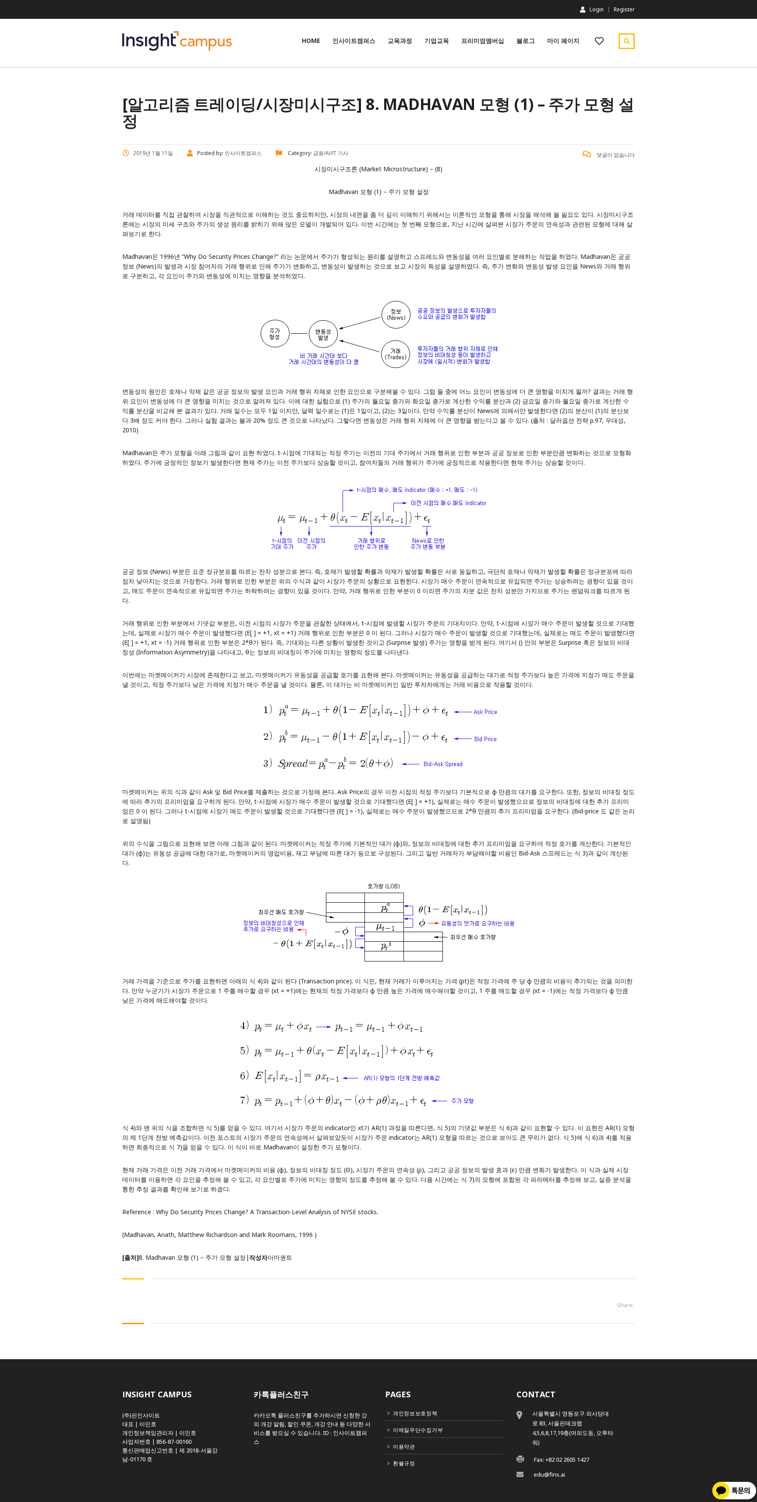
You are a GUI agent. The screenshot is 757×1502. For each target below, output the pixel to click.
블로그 (525, 40)
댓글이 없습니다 (615, 155)
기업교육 (436, 40)
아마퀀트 (280, 1257)
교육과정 (400, 40)
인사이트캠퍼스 (354, 40)
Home (311, 40)
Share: (625, 1305)
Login (597, 9)
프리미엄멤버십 (482, 40)
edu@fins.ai (549, 1474)
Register (624, 9)
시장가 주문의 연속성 (535, 224)
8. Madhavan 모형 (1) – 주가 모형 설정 (192, 1257)
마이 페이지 (563, 40)
